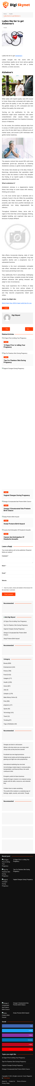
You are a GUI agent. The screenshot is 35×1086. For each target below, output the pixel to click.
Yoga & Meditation (9, 724)
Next (28, 329)
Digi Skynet (11, 617)
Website (4, 580)
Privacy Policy (6, 1083)
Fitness (6, 671)
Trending (6, 720)
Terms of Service (21, 1081)
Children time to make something (13, 788)
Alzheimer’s (18, 55)
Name (4, 565)
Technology (7, 712)
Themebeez (7, 1078)
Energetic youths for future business (14, 776)
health (6, 308)
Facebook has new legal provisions (14, 754)
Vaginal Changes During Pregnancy (17, 495)
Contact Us (12, 1081)
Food (5, 674)
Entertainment (8, 667)
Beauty (6, 663)
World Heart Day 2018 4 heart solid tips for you (17, 303)
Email (4, 573)
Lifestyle (6, 693)
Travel (5, 716)
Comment (5, 556)
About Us (4, 1081)
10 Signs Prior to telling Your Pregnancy (15, 621)
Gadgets (6, 678)
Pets (5, 701)
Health (5, 27)
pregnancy (7, 705)
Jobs (5, 689)
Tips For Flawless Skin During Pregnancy (16, 625)
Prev (7, 329)
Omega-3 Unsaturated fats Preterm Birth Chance (16, 1069)
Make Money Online (9, 697)
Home (5, 686)
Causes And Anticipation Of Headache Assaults (14, 538)
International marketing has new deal (14, 764)
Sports (5, 708)
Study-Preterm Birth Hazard (14, 524)
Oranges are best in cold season (13, 744)
